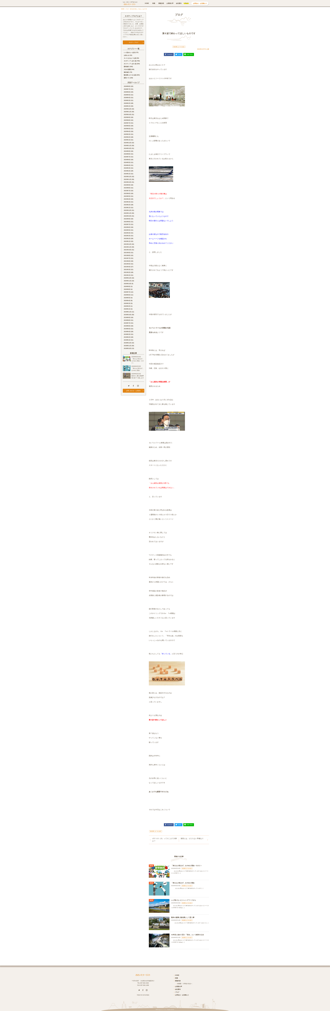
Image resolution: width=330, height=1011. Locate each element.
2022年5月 (127, 230)
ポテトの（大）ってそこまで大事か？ (164, 840)
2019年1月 (127, 340)
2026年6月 (127, 92)
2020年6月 (127, 295)
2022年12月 (127, 210)
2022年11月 (127, 213)
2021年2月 (127, 272)
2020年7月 (127, 292)
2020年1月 (127, 309)
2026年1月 (127, 106)
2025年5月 (127, 128)
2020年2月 (127, 306)
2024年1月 (127, 173)
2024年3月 (127, 168)
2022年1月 (127, 241)
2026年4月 (127, 97)
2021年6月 (127, 261)
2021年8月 (127, 255)
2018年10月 (127, 348)
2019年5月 (127, 328)
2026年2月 (127, 103)
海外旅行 (126, 72)
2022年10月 (127, 216)
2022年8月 (127, 221)
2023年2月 (127, 204)
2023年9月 (127, 185)
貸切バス (126, 78)
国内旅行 (126, 66)
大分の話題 (127, 69)
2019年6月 (127, 326)
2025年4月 (127, 131)
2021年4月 (127, 266)
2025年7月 (127, 123)
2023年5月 (127, 196)
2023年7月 (127, 190)
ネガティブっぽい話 (130, 61)
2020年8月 (127, 289)
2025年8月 (127, 120)
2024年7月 (127, 157)
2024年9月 (127, 151)
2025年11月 (127, 111)
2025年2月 (127, 137)
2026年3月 (127, 100)
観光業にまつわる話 (179, 46)
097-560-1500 (144, 983)
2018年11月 (127, 345)
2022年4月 (127, 233)
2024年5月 (127, 162)
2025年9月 (127, 117)
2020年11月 (127, 281)
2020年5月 (127, 297)
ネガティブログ (133, 42)
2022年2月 (127, 238)
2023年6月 (127, 193)
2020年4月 (127, 300)
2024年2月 (127, 171)
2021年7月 (127, 258)
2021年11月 (127, 247)
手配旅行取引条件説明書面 (143, 995)
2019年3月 (127, 334)
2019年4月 (127, 331)
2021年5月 (127, 264)
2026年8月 (127, 86)
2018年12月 (127, 343)
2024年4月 (127, 165)
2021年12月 (127, 244)
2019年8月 (127, 320)
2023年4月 (127, 199)
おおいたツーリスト (163, 1009)
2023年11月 (127, 179)
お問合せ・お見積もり (200, 3)
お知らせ (126, 55)
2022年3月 (127, 235)
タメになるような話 (130, 58)
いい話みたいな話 (129, 52)
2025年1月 (127, 140)
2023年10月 (127, 182)
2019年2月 (127, 337)
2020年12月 (127, 278)
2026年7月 (127, 89)
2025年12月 (127, 109)
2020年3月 (127, 303)
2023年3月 (127, 202)
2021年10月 (127, 249)
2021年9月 (127, 252)
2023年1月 (127, 207)
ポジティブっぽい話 (130, 63)
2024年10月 (127, 148)
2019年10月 (127, 314)
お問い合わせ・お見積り (133, 390)
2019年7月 (127, 323)
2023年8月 (127, 188)
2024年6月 (127, 159)
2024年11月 (127, 145)
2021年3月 (127, 269)
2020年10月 (127, 283)
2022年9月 (127, 219)
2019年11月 (127, 312)
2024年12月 (127, 142)
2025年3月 (127, 134)
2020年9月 (127, 286)
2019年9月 (127, 317)
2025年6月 (127, 125)
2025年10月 (127, 114)
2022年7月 (127, 224)
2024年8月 (127, 154)
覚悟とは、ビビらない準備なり (192, 838)
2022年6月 (127, 227)
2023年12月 (127, 176)
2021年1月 (127, 275)
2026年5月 (127, 95)
